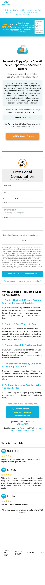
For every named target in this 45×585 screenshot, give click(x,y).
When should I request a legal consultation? (22, 281)
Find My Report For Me (22, 136)
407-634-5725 (22, 424)
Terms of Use (16, 268)
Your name (7, 185)
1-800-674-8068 (22, 412)
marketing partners (13, 251)
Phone (5, 193)
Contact (31, 552)
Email (5, 202)
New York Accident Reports (22, 10)
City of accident (9, 210)
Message (6, 217)
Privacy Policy (18, 552)
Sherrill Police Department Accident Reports (28, 13)
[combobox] (22, 212)
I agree (23, 240)
